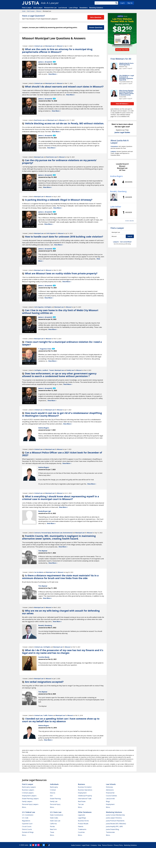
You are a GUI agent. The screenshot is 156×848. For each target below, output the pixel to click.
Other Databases (85, 812)
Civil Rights (48, 307)
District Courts (27, 829)
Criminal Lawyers (28, 793)
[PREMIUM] (29, 68)
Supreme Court (27, 824)
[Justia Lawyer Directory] (49, 845)
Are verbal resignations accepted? (44, 681)
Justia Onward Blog (112, 829)
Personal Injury (46, 533)
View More (52, 74)
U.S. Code (25, 818)
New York (53, 829)
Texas (52, 832)
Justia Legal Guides (122, 132)
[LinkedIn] (31, 845)
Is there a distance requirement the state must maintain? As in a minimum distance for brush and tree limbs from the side (60, 577)
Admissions (110, 790)
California (53, 824)
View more (129, 221)
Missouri (38, 11)
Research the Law (50, 7)
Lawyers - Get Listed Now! (122, 242)
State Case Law (55, 821)
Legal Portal (85, 845)
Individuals (54, 784)
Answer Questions (95, 27)
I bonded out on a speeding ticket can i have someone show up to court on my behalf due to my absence (60, 720)
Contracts (37, 533)
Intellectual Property (85, 796)
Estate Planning (55, 799)
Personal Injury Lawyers (30, 804)
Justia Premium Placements (115, 821)
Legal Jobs (81, 815)
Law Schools (62, 7)
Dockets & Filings (28, 832)
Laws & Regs (73, 7)
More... (24, 807)
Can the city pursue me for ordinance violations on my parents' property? (59, 161)
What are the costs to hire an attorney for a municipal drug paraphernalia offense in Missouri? (57, 50)
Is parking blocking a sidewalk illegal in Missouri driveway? (58, 199)
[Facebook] (36, 845)
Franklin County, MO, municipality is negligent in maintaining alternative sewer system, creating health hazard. (59, 537)
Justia (23, 11)
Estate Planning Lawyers (30, 799)
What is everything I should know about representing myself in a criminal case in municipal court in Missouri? (60, 498)
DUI (51, 796)
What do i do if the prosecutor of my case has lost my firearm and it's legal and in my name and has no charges (62, 651)
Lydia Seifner (115, 206)
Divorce (52, 793)
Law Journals (110, 799)
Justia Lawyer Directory (114, 818)
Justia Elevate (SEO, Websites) (116, 824)
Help (99, 845)
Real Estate (81, 801)
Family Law (70, 370)
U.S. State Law (55, 812)
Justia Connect (76, 845)
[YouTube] (33, 845)
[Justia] (30, 3)
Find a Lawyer (27, 7)
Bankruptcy (54, 787)
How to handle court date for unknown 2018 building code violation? (64, 236)
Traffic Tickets (48, 715)
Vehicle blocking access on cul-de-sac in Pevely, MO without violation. (64, 123)
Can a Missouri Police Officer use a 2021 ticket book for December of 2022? (62, 454)
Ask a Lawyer (38, 7)
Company (94, 845)
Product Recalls (83, 824)
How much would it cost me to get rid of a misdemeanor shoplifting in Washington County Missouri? (62, 414)
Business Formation (85, 787)
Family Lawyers (27, 801)
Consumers (114, 146)
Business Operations (85, 790)
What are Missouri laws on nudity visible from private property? (61, 273)
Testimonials (110, 832)
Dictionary (109, 787)
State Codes (54, 818)
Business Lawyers (28, 790)
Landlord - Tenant (48, 370)
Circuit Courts (26, 826)
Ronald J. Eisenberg (118, 191)
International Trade (84, 799)
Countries (81, 832)
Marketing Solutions (96, 7)
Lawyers (113, 151)
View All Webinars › (122, 104)
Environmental (67, 533)
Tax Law (81, 804)
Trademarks (82, 829)
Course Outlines (111, 796)
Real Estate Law (39, 120)
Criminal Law (38, 46)
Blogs (108, 801)
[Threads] (41, 845)
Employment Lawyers (29, 796)
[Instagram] (38, 845)
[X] (46, 845)
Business (81, 784)
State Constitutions (56, 815)
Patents (80, 826)
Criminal (53, 790)
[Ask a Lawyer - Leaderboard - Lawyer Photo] (113, 182)
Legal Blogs (82, 818)
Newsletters (84, 7)
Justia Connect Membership (115, 815)
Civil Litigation (51, 233)
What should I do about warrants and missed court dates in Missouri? (64, 86)
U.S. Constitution (27, 815)
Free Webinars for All (121, 59)
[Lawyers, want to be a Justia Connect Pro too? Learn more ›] (54, 62)
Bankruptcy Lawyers (29, 787)
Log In (122, 3)
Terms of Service (107, 845)
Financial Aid (110, 793)
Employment (82, 793)
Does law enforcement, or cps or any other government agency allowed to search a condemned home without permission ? (59, 375)
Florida (52, 826)
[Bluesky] (44, 845)
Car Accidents (38, 572)
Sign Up (130, 3)
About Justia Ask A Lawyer (120, 141)
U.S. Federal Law (28, 812)
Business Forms (83, 821)
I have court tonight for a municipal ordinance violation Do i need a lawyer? (62, 343)
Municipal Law (50, 46)
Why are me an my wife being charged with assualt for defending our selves (61, 612)
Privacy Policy (118, 845)
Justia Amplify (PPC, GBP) (114, 826)
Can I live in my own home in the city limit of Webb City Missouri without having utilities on (60, 311)
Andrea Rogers (116, 176)
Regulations (26, 821)
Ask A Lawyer (31, 11)
